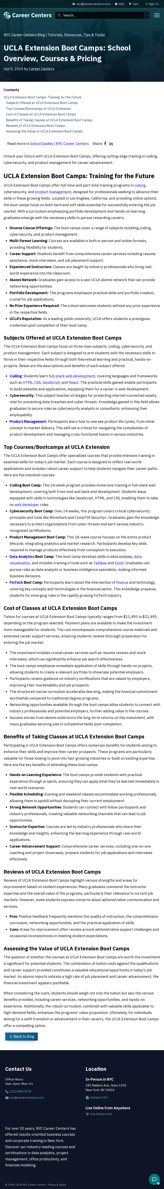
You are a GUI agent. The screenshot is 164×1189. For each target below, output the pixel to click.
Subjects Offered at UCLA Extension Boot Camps (42, 103)
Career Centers (41, 69)
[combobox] (102, 15)
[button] (154, 1179)
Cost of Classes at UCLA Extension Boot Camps (41, 114)
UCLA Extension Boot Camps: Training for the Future (42, 97)
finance (122, 582)
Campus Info (98, 1097)
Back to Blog (23, 1036)
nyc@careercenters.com (26, 1097)
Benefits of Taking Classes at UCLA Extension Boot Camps (49, 120)
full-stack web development (72, 376)
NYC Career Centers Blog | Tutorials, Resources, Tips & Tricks (54, 34)
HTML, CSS (32, 382)
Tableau (100, 563)
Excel (119, 563)
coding (139, 185)
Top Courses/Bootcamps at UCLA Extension (38, 108)
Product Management (28, 421)
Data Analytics (22, 556)
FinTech (16, 582)
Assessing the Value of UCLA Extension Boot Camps (44, 131)
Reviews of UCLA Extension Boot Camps (35, 125)
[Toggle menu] (156, 15)
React (73, 382)
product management (53, 192)
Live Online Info (100, 1114)
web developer (27, 504)
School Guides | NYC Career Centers (59, 143)
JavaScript (51, 382)
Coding (16, 376)
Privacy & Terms (57, 1184)
